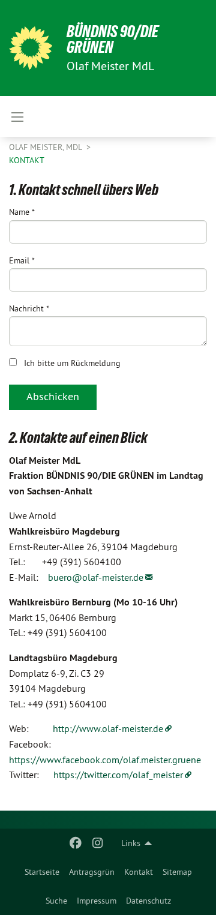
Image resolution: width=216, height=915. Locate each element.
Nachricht (29, 308)
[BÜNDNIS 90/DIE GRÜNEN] (30, 48)
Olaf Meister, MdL (46, 147)
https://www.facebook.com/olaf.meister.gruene (105, 760)
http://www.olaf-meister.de (108, 728)
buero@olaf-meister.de (95, 577)
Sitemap (177, 871)
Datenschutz (148, 900)
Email (22, 260)
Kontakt (138, 871)
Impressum (96, 900)
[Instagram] (97, 843)
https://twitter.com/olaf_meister (118, 775)
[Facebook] (75, 843)
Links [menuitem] (130, 843)
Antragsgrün (92, 871)
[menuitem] (42, 871)
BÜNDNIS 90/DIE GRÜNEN (112, 39)
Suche (56, 900)
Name (22, 211)
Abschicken (52, 396)
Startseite (42, 871)
